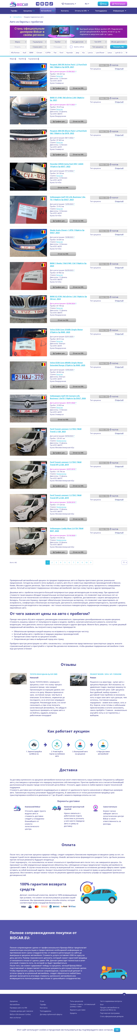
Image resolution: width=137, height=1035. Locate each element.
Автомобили (17, 17)
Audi (24, 53)
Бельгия (59, 76)
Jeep (77, 53)
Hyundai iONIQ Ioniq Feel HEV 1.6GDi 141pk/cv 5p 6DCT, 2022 (66, 165)
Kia (83, 53)
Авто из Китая (15, 1017)
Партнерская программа (110, 1013)
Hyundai (69, 53)
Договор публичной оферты (51, 1014)
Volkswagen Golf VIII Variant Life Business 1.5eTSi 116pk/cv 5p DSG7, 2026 (68, 397)
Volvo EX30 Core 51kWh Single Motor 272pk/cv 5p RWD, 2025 (66, 330)
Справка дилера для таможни (21, 1011)
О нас (42, 1001)
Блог (102, 1004)
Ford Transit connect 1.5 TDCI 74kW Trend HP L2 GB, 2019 (65, 463)
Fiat (55, 53)
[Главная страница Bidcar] (19, 4)
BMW (31, 53)
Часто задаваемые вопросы (111, 1001)
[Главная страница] (10, 17)
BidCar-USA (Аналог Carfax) (20, 1014)
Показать (118, 47)
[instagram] (42, 4)
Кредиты (73, 1013)
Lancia (90, 53)
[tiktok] (51, 4)
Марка (12, 59)
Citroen (39, 53)
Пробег (21, 59)
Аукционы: (29, 11)
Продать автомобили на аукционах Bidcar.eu (109, 1008)
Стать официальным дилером (111, 1016)
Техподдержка (101, 11)
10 (86, 562)
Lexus (110, 53)
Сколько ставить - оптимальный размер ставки (82, 1005)
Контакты (65, 11)
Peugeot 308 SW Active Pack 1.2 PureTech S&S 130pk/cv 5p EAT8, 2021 (68, 65)
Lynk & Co (119, 53)
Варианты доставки (77, 1010)
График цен (60, 88)
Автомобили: (48, 11)
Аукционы (14, 1001)
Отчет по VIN (78, 88)
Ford (61, 53)
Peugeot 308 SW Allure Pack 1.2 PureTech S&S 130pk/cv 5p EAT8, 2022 (68, 132)
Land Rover (100, 53)
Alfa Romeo (15, 53)
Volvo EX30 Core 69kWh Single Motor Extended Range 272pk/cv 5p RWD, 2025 (67, 363)
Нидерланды (61, 441)
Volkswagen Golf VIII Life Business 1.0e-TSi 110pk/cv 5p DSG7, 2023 (68, 198)
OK (117, 1030)
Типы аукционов (76, 1001)
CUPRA (48, 53)
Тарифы (14, 11)
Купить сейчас (79, 47)
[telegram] (37, 4)
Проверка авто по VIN (18, 1008)
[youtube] (46, 4)
